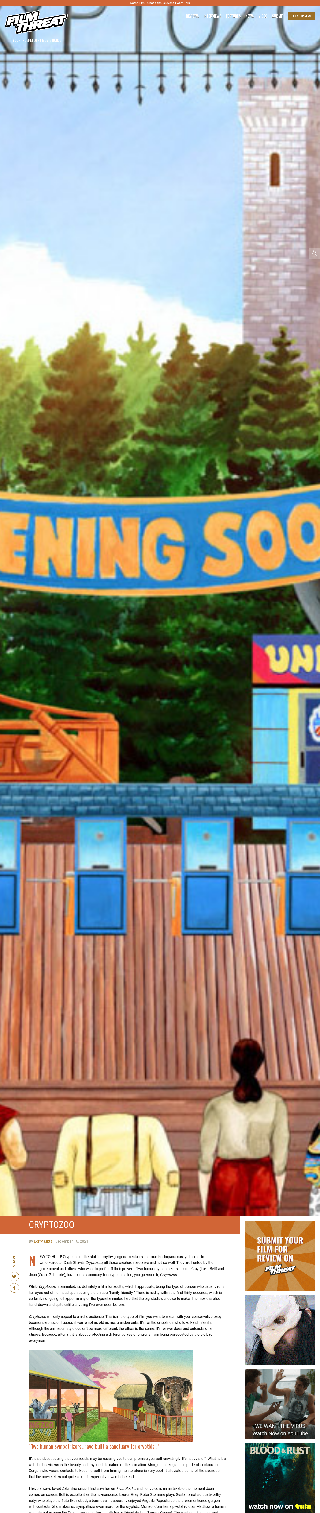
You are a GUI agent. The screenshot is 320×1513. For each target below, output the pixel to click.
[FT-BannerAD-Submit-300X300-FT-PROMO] (280, 1222)
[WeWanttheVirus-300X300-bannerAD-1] (280, 1370)
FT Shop (302, 15)
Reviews (192, 16)
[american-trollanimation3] (280, 1296)
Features (233, 16)
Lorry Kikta (43, 1241)
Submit (278, 16)
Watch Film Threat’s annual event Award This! (160, 2)
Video (263, 16)
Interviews (212, 16)
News (250, 16)
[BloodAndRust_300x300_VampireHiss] (280, 1444)
